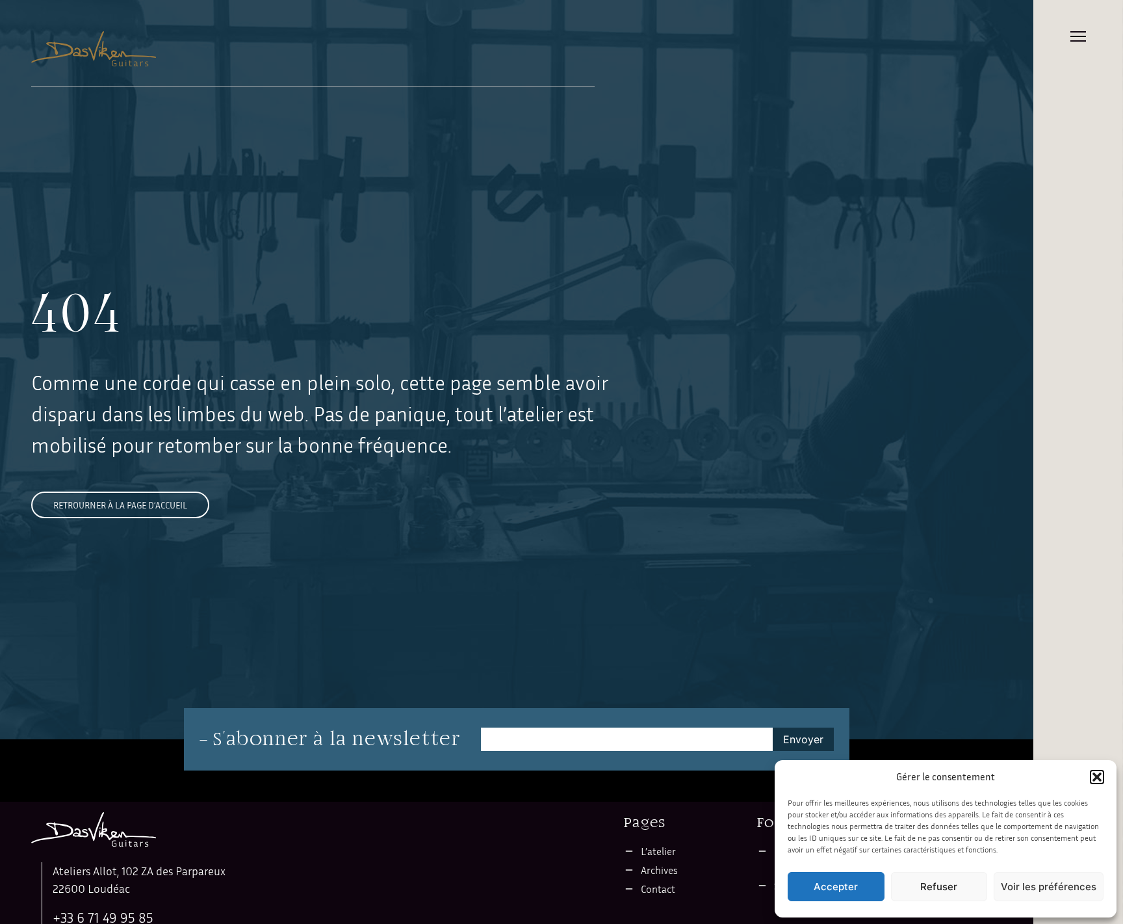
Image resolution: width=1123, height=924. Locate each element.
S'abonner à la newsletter (336, 739)
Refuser (938, 886)
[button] (1097, 777)
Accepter (836, 886)
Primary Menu (1078, 36)
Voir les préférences (1048, 886)
